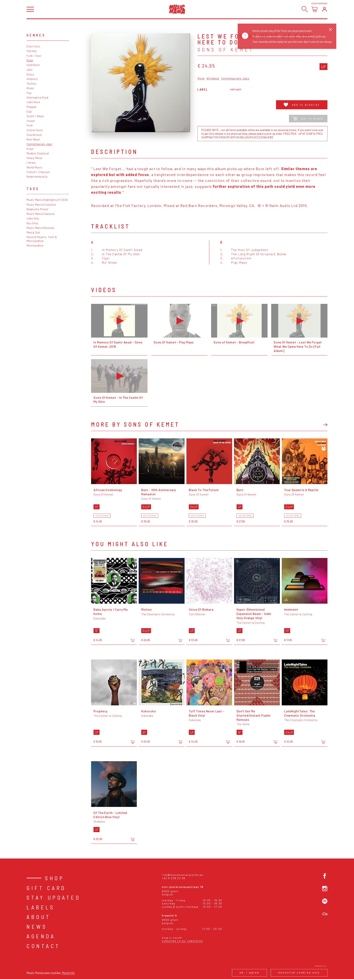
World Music (34, 167)
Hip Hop (32, 51)
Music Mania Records (40, 227)
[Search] (305, 9)
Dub (29, 111)
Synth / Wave (35, 116)
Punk (30, 125)
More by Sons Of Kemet (135, 424)
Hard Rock (33, 65)
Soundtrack (34, 134)
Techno (31, 83)
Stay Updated (54, 897)
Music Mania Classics (41, 213)
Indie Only (33, 218)
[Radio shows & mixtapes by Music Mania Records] (324, 914)
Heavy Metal (34, 158)
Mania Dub (33, 232)
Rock (30, 60)
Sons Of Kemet (225, 49)
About (39, 916)
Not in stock (312, 118)
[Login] (324, 9)
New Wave (33, 139)
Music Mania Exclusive (41, 204)
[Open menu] (30, 9)
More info (68, 973)
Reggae (32, 106)
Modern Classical (38, 153)
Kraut (30, 148)
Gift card (46, 887)
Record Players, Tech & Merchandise (42, 238)
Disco (30, 74)
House (31, 120)
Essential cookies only (299, 972)
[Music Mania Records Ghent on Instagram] (324, 888)
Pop (29, 93)
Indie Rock (33, 102)
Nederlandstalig (37, 176)
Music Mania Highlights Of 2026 (47, 199)
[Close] (330, 29)
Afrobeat (212, 78)
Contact (43, 946)
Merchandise (35, 245)
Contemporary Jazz (39, 144)
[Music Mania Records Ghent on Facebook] (324, 876)
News (37, 926)
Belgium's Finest (37, 209)
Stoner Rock (35, 130)
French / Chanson (38, 172)
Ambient (32, 79)
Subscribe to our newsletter (182, 940)
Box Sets (32, 223)
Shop (54, 878)
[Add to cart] (132, 640)
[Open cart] (314, 9)
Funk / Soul (34, 55)
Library (31, 162)
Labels (41, 907)
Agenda (41, 936)
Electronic (33, 46)
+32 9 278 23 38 (173, 878)
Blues (30, 88)
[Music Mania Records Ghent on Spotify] (324, 901)
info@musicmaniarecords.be (182, 874)
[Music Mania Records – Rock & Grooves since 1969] (177, 9)
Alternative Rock (37, 97)
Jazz (30, 69)
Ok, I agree (249, 972)
